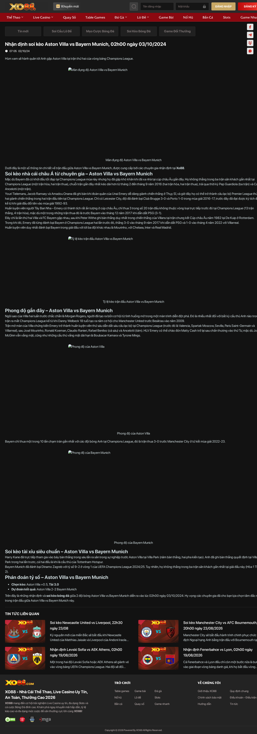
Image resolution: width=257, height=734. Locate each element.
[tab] (23, 31)
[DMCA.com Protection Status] (10, 719)
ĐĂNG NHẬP (223, 6)
